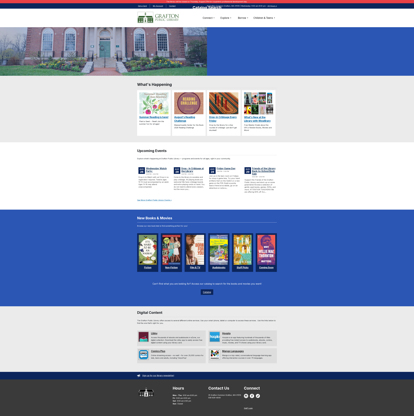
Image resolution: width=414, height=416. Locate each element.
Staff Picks (243, 267)
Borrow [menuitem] (243, 17)
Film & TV (195, 267)
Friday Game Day (226, 168)
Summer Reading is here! (153, 117)
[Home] (160, 17)
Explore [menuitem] (225, 17)
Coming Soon (266, 267)
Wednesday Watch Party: (156, 170)
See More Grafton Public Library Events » (154, 200)
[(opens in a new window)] (246, 396)
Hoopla (226, 333)
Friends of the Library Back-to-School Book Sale (264, 171)
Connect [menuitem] (209, 17)
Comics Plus (158, 351)
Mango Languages (233, 351)
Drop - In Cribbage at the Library (192, 170)
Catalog (207, 292)
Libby (154, 333)
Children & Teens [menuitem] (264, 17)
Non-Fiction (171, 267)
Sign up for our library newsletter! (158, 375)
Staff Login (248, 408)
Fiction (147, 267)
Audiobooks (218, 267)
